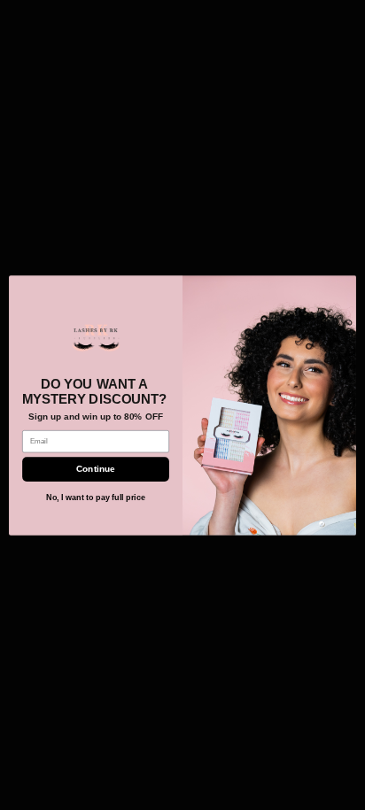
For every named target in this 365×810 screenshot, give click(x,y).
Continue (95, 469)
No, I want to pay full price (95, 497)
